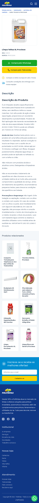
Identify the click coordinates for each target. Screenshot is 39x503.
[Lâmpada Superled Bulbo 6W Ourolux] (10, 309)
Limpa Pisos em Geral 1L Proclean (28, 345)
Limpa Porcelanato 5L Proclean (9, 346)
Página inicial (7, 10)
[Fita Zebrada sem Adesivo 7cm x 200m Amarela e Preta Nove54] (28, 278)
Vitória (4, 466)
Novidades (6, 440)
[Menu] (36, 4)
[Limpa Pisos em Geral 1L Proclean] (28, 335)
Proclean (11, 55)
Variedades (17, 10)
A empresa (6, 431)
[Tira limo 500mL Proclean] (28, 248)
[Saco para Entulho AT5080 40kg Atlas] (28, 309)
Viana (4, 461)
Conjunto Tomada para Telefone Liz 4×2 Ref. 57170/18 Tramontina (10, 262)
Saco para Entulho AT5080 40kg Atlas (28, 320)
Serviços (5, 434)
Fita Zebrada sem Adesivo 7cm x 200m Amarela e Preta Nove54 (28, 292)
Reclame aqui (7, 487)
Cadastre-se (19, 378)
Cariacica (5, 455)
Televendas (6, 482)
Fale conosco (7, 485)
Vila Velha (5, 464)
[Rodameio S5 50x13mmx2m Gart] (10, 278)
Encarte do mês (8, 437)
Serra (4, 458)
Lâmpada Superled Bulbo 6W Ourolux (10, 320)
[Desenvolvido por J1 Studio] (19, 501)
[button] (34, 498)
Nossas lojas (6, 479)
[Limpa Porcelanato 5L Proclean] (10, 335)
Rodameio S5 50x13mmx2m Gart (9, 290)
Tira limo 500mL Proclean (28, 259)
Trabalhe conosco (9, 443)
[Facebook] (8, 419)
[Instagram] (3, 419)
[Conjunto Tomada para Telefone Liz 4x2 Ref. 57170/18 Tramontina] (10, 248)
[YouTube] (13, 419)
